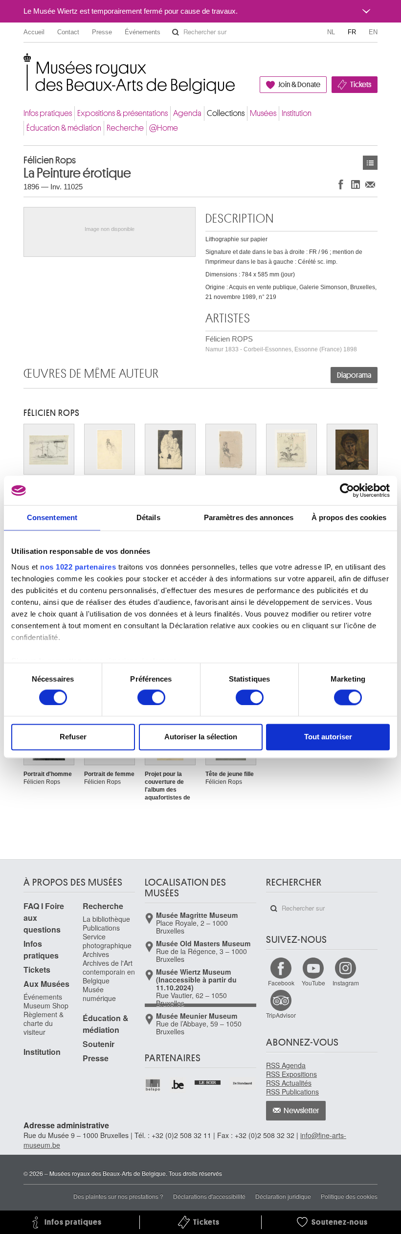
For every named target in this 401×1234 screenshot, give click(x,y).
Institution (297, 113)
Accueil (34, 32)
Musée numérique (99, 994)
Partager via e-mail (370, 184)
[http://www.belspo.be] (153, 1085)
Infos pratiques (47, 113)
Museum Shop (45, 1005)
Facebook (281, 983)
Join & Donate (299, 85)
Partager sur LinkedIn (355, 184)
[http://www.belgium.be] (178, 1085)
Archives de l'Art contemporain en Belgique (109, 972)
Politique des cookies (349, 1196)
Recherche (125, 128)
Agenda (187, 113)
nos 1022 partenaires (78, 567)
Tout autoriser (328, 737)
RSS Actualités (289, 1082)
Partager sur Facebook (341, 184)
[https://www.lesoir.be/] (208, 1081)
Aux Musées (46, 983)
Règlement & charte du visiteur (43, 1023)
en (373, 32)
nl (331, 32)
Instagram (346, 983)
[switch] (151, 697)
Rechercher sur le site (175, 32)
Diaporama (354, 375)
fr (352, 32)
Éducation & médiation (63, 128)
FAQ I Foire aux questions (43, 917)
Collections (226, 113)
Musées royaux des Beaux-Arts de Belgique (24, 63)
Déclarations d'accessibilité (209, 1196)
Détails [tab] (148, 517)
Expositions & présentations (122, 113)
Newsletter (301, 1111)
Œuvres (370, 163)
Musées (263, 113)
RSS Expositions (291, 1074)
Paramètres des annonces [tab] (248, 517)
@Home (163, 128)
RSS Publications (292, 1091)
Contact (68, 32)
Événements (142, 32)
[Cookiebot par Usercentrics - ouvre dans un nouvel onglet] (347, 490)
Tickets (360, 85)
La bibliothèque (106, 918)
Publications (101, 927)
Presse (102, 32)
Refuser (73, 737)
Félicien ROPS (281, 344)
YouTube (313, 983)
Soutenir (98, 1044)
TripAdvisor (281, 1015)
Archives (96, 954)
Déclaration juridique (283, 1196)
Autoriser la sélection (200, 737)
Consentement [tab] (52, 517)
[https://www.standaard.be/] (242, 1083)
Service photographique (107, 941)
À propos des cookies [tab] (349, 517)
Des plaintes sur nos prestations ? (118, 1196)
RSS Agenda (286, 1065)
